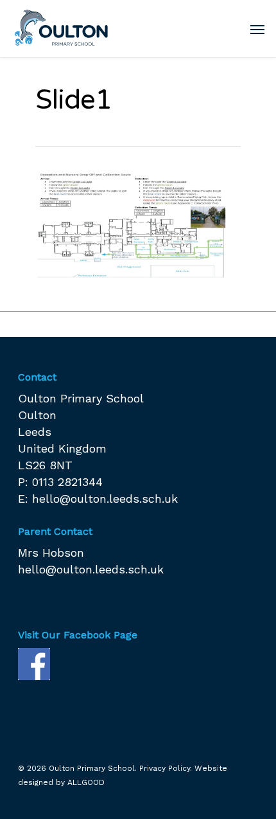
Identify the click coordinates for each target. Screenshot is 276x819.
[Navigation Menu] (257, 28)
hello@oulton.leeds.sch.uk (105, 498)
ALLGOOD (86, 782)
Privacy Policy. (165, 768)
